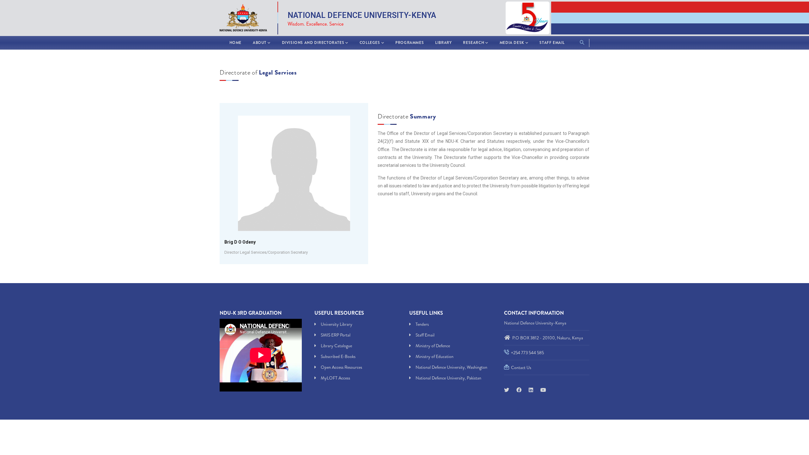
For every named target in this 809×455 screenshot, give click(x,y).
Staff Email (552, 43)
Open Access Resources (341, 367)
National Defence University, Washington (451, 367)
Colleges (370, 43)
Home (235, 43)
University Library (336, 324)
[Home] (246, 17)
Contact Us (520, 367)
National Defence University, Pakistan (448, 378)
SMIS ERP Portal (335, 335)
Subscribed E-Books (338, 356)
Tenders (422, 324)
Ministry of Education (434, 356)
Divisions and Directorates (313, 43)
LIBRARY (443, 43)
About (259, 43)
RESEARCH (473, 43)
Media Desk (512, 43)
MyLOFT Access (335, 378)
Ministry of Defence (433, 346)
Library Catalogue (336, 346)
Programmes (409, 43)
